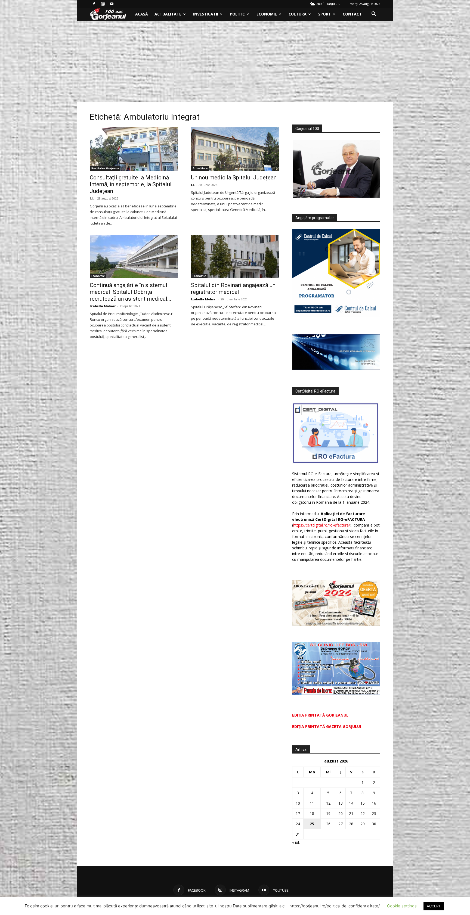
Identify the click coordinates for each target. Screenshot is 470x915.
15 (362, 803)
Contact (352, 14)
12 (328, 803)
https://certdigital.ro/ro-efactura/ (321, 525)
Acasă (141, 14)
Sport (324, 14)
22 (362, 813)
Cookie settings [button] (402, 905)
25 (312, 823)
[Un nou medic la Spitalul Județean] (235, 149)
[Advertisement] (235, 61)
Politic (237, 14)
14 (351, 803)
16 (374, 803)
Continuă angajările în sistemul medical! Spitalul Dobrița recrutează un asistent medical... (130, 292)
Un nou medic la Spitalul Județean (234, 177)
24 (298, 823)
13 (340, 803)
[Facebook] (94, 4)
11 (312, 803)
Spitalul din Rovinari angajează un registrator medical (233, 288)
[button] (373, 14)
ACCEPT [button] (434, 906)
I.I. (92, 198)
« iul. (296, 842)
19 (328, 813)
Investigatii (205, 14)
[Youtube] (112, 4)
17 (298, 813)
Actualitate (167, 14)
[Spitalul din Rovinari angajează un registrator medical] (235, 256)
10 (298, 803)
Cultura (298, 14)
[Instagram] (103, 4)
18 (312, 813)
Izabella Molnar (103, 306)
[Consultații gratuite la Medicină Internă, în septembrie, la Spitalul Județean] (134, 149)
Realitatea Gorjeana (105, 168)
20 (340, 813)
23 (374, 813)
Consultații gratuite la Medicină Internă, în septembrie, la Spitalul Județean (131, 184)
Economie (266, 14)
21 (351, 813)
